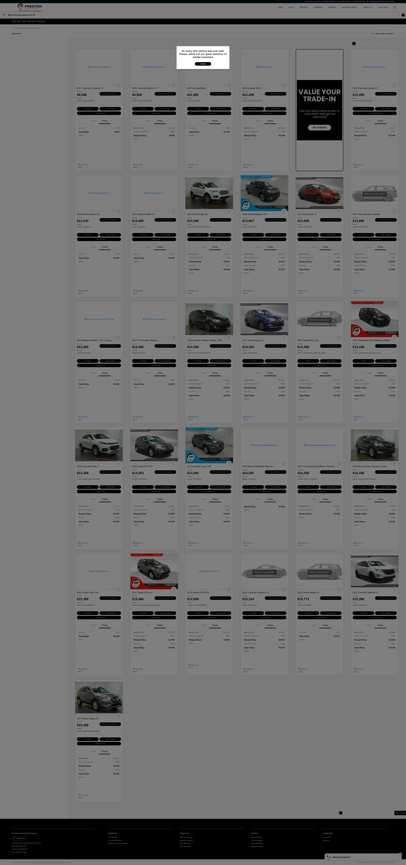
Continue (203, 64)
